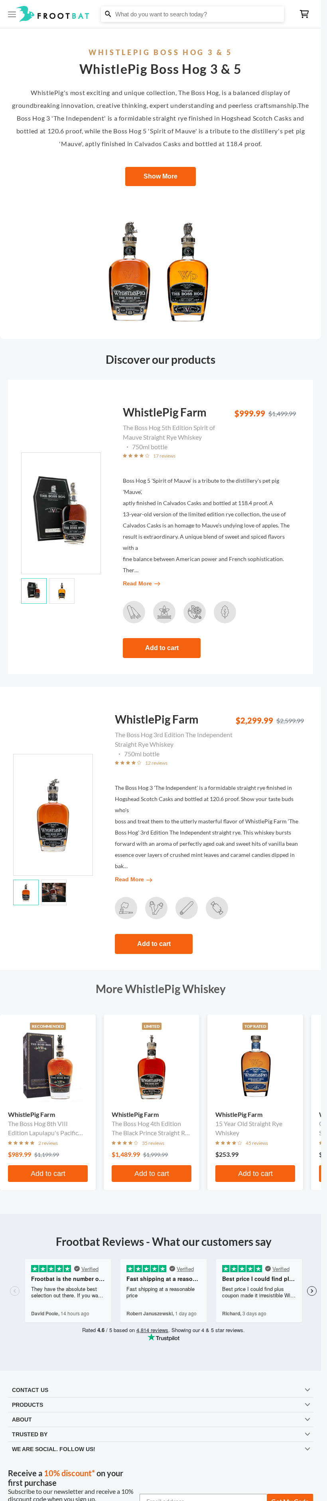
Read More (137, 583)
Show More (160, 176)
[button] (160, 14)
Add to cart (162, 647)
